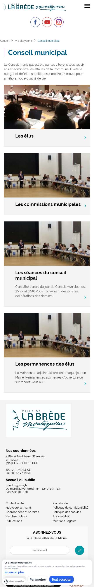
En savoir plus (14, 572)
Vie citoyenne (23, 40)
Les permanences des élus (44, 364)
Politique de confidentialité (70, 507)
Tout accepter (61, 579)
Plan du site (60, 503)
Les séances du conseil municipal (40, 275)
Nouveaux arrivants (18, 507)
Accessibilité (61, 516)
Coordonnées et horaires (22, 512)
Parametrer (38, 579)
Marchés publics (16, 516)
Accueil (4, 40)
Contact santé (15, 503)
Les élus (24, 136)
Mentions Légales (64, 521)
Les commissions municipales (48, 204)
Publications (14, 521)
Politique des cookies (67, 512)
